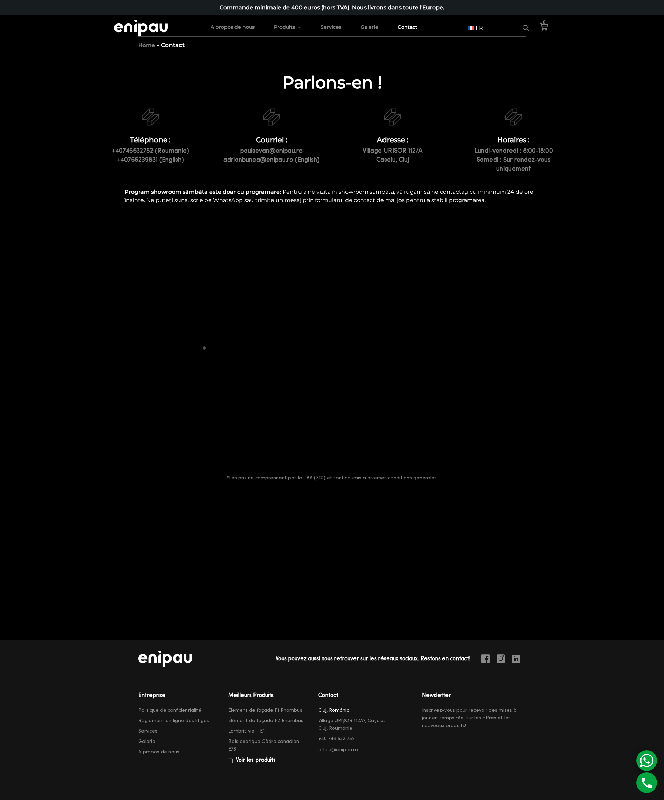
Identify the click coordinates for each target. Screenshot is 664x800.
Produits (284, 27)
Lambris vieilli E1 (246, 731)
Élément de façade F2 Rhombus (265, 721)
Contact (407, 27)
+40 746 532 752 (336, 739)
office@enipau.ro (338, 750)
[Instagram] (503, 660)
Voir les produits (255, 760)
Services (331, 27)
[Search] (525, 28)
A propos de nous (233, 27)
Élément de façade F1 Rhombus (265, 710)
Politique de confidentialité (169, 710)
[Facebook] (488, 660)
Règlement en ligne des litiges (173, 721)
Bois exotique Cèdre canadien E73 (263, 745)
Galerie (369, 27)
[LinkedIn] (519, 660)
